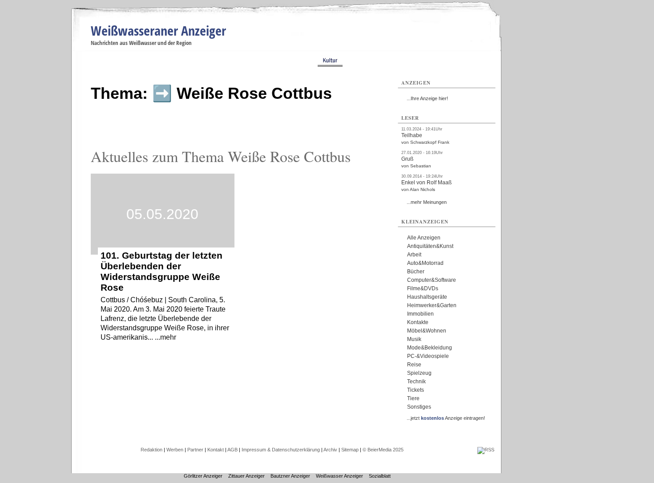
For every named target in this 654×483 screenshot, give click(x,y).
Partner (195, 449)
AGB (232, 449)
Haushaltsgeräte (427, 297)
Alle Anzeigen (423, 237)
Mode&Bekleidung (429, 347)
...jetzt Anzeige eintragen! (446, 418)
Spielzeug (419, 373)
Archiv (330, 449)
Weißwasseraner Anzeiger (158, 30)
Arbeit (414, 254)
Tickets (415, 390)
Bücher (415, 271)
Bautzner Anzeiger (290, 476)
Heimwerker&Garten (431, 305)
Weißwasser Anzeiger (339, 476)
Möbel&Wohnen (426, 331)
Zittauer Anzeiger (246, 476)
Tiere (413, 398)
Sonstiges (419, 407)
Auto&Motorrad (425, 263)
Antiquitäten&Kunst (430, 246)
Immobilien (420, 314)
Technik (416, 381)
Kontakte (417, 322)
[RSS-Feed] (485, 449)
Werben (174, 449)
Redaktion (151, 449)
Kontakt (215, 449)
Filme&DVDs (422, 288)
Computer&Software (431, 280)
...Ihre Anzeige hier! (427, 98)
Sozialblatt (380, 476)
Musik (414, 339)
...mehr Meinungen (427, 202)
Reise (414, 364)
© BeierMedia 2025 (383, 449)
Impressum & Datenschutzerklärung (281, 449)
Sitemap (350, 449)
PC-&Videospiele (428, 356)
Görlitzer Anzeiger (203, 476)
